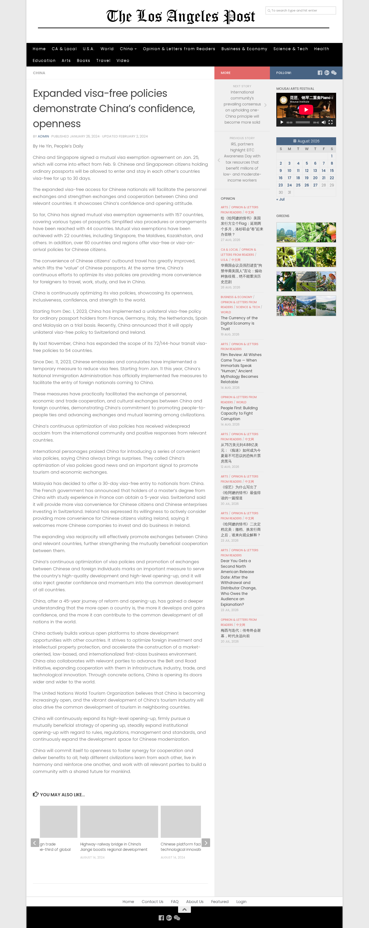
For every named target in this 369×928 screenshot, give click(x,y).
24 (289, 185)
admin (43, 136)
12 (307, 170)
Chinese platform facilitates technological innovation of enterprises (196, 847)
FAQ (175, 901)
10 (289, 170)
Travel (103, 60)
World (107, 48)
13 (315, 170)
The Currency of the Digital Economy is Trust (239, 323)
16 (281, 177)
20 (315, 177)
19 (307, 177)
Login (241, 901)
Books (83, 60)
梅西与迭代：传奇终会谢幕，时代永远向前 (241, 633)
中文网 (249, 212)
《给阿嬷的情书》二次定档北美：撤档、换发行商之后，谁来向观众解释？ (241, 530)
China (126, 48)
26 (307, 185)
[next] (206, 842)
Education (44, 60)
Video (123, 60)
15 (332, 170)
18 (298, 177)
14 (324, 170)
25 (298, 185)
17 (289, 177)
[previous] (35, 842)
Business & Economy (244, 48)
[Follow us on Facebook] (319, 72)
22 (332, 177)
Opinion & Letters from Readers (179, 48)
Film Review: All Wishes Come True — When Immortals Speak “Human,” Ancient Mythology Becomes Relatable (241, 368)
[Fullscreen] (330, 122)
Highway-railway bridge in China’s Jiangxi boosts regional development (113, 847)
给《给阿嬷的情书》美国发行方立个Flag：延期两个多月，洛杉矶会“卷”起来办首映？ (242, 226)
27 (315, 185)
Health (321, 48)
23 (280, 185)
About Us (195, 901)
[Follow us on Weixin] (333, 72)
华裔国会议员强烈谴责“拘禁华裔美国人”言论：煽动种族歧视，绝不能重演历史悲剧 (241, 273)
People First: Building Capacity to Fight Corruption (239, 413)
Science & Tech (291, 48)
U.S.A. (89, 48)
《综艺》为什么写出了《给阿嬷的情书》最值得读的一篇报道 (241, 493)
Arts (66, 60)
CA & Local (64, 48)
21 (323, 177)
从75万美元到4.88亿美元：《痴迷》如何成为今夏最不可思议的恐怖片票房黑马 (241, 453)
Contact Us (152, 901)
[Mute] (324, 122)
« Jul (280, 199)
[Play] (282, 122)
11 (298, 170)
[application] (306, 110)
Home (39, 48)
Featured (220, 901)
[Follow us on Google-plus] (326, 72)
